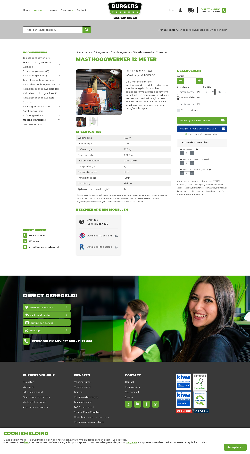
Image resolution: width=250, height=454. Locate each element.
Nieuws (52, 10)
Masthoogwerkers (34, 119)
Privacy (129, 397)
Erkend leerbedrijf (33, 392)
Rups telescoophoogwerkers (39, 84)
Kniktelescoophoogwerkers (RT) (41, 88)
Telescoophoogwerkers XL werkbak (38, 64)
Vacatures (28, 387)
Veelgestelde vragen (34, 402)
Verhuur (38, 10)
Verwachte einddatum (188, 97)
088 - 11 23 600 (210, 11)
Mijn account (132, 392)
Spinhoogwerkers (33, 115)
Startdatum (183, 87)
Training (78, 392)
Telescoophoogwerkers (36, 57)
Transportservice (83, 402)
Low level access (32, 124)
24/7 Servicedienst (84, 407)
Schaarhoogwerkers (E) (36, 71)
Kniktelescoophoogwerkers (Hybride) (38, 99)
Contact (81, 10)
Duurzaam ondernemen (36, 397)
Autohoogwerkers (33, 111)
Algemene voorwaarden (36, 407)
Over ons (66, 10)
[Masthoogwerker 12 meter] (81, 122)
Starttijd (207, 87)
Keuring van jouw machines (89, 422)
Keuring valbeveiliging (86, 397)
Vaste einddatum (190, 110)
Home (26, 10)
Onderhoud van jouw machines (91, 417)
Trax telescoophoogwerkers (38, 80)
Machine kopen (82, 387)
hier (26, 442)
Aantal (180, 76)
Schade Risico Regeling (87, 412)
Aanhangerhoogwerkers (36, 106)
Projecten (28, 382)
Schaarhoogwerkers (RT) (36, 75)
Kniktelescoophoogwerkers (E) (40, 93)
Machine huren (82, 382)
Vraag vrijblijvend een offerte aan (197, 128)
